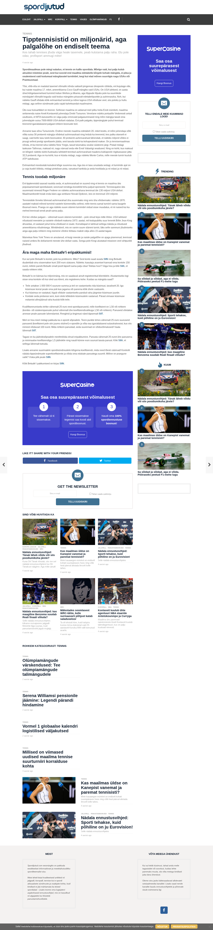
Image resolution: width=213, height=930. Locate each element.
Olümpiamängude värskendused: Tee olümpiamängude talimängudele (41, 667)
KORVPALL (60, 20)
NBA (44, 606)
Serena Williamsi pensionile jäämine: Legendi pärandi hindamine (50, 700)
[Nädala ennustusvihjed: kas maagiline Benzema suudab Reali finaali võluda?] (39, 591)
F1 (111, 20)
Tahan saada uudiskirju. (101, 494)
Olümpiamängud (98, 20)
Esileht (26, 20)
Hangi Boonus (77, 434)
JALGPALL (38, 20)
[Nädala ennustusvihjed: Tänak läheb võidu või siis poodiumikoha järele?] (39, 531)
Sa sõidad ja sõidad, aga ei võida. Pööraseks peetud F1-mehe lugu (158, 280)
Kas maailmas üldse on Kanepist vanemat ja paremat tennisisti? (74, 554)
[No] (209, 926)
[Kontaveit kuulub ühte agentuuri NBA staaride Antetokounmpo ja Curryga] (115, 591)
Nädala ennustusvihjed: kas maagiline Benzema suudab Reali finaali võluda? (39, 614)
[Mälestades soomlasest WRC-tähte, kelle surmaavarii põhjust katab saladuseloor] (77, 591)
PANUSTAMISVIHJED (30, 549)
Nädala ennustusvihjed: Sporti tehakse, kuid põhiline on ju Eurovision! (114, 554)
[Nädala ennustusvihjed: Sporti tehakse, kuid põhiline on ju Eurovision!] (115, 531)
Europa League (29, 547)
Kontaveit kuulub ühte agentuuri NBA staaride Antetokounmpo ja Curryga (115, 613)
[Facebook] (119, 19)
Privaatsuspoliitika (184, 926)
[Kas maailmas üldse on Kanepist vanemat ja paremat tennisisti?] (77, 531)
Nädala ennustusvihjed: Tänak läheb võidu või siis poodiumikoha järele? (38, 555)
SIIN (106, 259)
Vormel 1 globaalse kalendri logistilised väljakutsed (50, 728)
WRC (50, 20)
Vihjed (83, 20)
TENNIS (73, 20)
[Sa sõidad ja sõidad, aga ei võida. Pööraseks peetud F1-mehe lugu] (164, 263)
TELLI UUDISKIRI (77, 501)
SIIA (122, 266)
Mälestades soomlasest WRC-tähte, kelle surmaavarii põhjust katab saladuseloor (76, 614)
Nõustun (162, 926)
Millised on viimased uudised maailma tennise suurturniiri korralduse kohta (47, 759)
